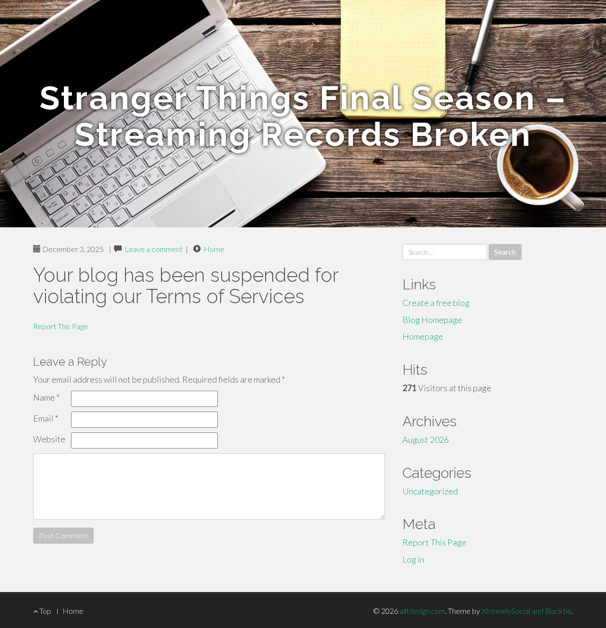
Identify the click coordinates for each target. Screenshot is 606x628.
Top (44, 610)
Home (214, 248)
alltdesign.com (422, 610)
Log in (413, 559)
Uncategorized (430, 491)
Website (49, 439)
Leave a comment (154, 248)
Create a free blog (436, 302)
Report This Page (60, 326)
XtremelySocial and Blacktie (526, 610)
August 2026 (425, 439)
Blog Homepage (432, 319)
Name (46, 397)
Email (45, 418)
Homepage (422, 336)
